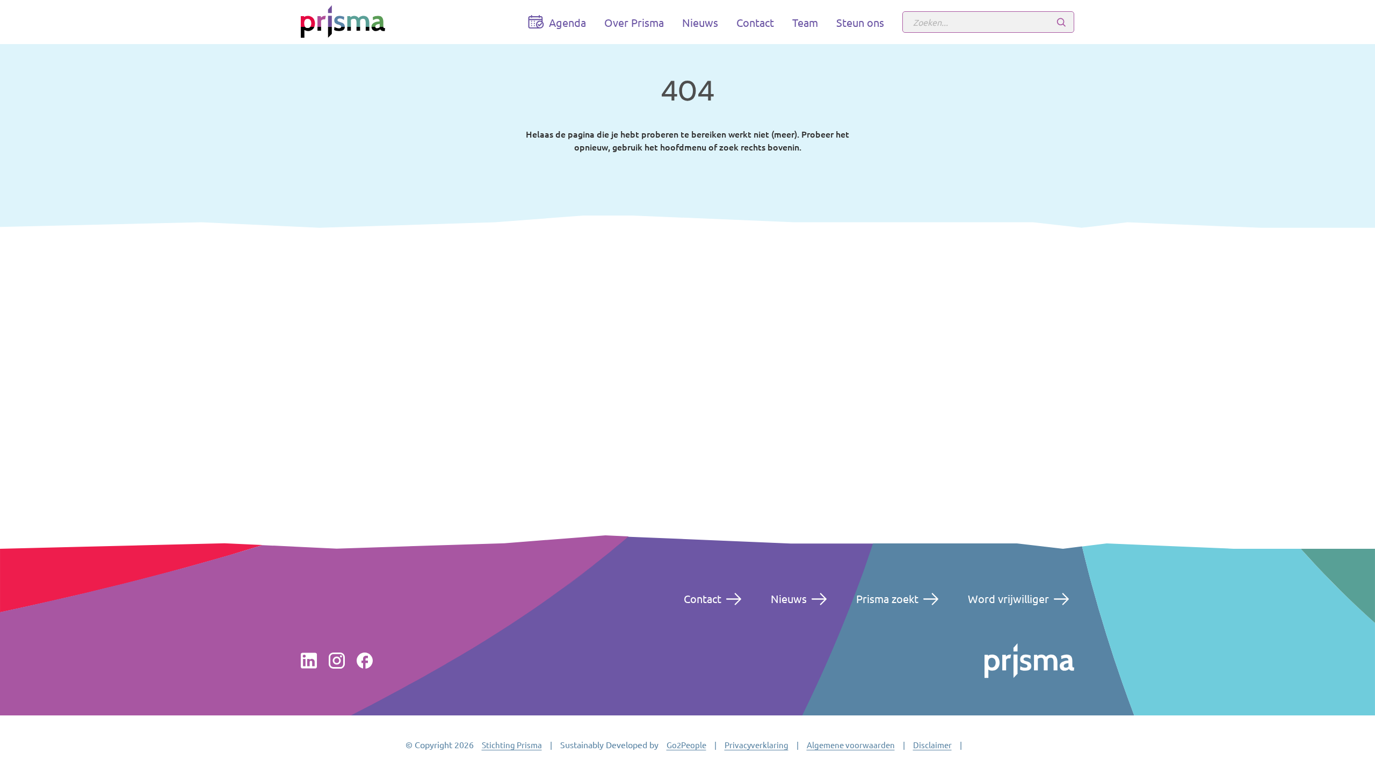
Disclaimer (932, 745)
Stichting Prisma (512, 745)
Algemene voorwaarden (851, 745)
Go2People (686, 745)
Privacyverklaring (756, 745)
